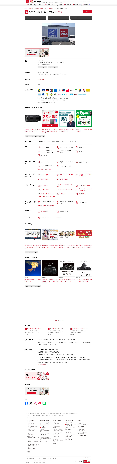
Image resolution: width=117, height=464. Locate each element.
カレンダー (29, 447)
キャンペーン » (56, 434)
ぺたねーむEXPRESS (31, 448)
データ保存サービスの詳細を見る (46, 205)
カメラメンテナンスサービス (45, 423)
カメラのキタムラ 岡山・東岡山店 (80, 328)
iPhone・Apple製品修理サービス (45, 422)
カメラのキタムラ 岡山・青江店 (34, 328)
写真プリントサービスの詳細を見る (46, 196)
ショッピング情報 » (57, 420)
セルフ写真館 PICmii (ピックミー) (45, 437)
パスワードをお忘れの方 (82, 432)
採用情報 (68, 0)
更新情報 (54, 443)
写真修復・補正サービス (32, 445)
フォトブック (29, 427)
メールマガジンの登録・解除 (45, 433)
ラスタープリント (31, 424)
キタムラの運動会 (68, 429)
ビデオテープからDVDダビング (33, 437)
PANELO (28, 452)
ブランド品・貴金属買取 (57, 429)
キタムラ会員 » (81, 426)
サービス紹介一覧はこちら (31, 252)
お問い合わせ (73, 0)
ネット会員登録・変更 (81, 0)
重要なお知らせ (55, 439)
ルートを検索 (53, 67)
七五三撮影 (43, 429)
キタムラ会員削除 (81, 430)
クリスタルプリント (31, 423)
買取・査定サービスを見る (44, 169)
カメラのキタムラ (81, 422)
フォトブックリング (31, 431)
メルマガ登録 (88, 0)
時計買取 (54, 427)
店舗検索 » (80, 420)
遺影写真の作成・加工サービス (33, 444)
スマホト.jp (42, 426)
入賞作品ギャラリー (68, 439)
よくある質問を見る (42, 364)
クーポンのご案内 (43, 434)
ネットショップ (55, 422)
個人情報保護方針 (30, 458)
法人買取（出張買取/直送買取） (58, 430)
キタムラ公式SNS (43, 435)
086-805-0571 (41, 79)
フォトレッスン (68, 431)
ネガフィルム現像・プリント (33, 426)
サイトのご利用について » (83, 435)
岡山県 (46, 8)
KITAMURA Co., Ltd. (33, 462)
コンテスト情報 (68, 438)
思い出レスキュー (30, 436)
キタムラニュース (56, 433)
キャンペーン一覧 (56, 436)
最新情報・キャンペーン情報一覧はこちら (35, 136)
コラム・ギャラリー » (69, 420)
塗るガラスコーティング (44, 424)
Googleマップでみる (58, 320)
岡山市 (50, 8)
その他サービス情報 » (44, 420)
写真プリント (29, 422)
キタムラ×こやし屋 (43, 441)
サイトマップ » (81, 433)
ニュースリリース (38, 458)
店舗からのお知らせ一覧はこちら (33, 286)
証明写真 (29, 451)
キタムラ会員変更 (81, 429)
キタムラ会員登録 (81, 427)
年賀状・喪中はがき (31, 434)
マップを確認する (42, 67)
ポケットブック (31, 430)
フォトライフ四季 (68, 432)
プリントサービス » (31, 420)
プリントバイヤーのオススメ (58, 431)
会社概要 (64, 0)
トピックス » (55, 437)
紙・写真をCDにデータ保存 (33, 441)
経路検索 (87, 11)
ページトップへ (87, 457)
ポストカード (29, 433)
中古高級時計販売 (56, 426)
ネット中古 (55, 424)
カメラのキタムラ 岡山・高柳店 (57, 328)
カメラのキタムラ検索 (38, 8)
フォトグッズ (29, 450)
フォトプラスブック (31, 429)
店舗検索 (30, 8)
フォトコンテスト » (69, 436)
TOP (25, 8)
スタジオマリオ (43, 427)
